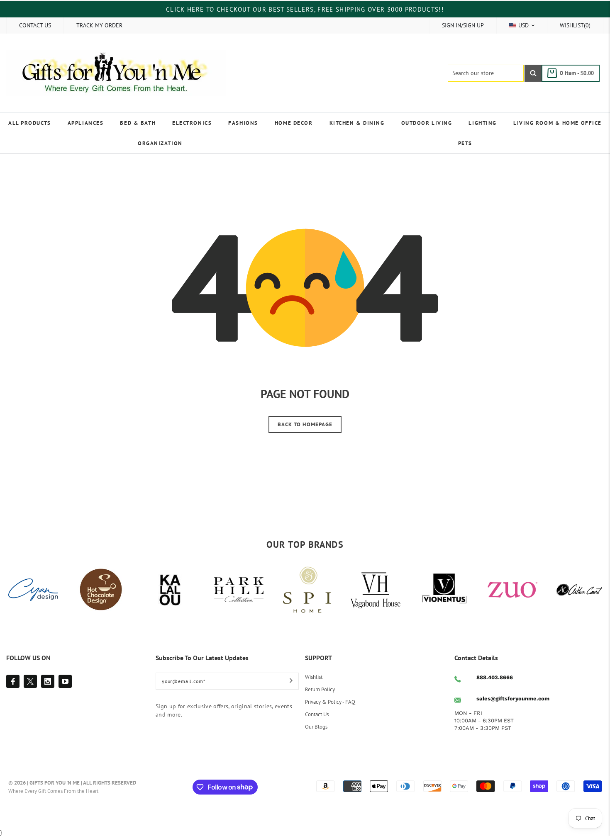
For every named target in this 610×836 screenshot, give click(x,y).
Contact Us (317, 714)
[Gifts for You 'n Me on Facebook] (13, 681)
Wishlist (313, 676)
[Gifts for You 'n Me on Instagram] (47, 681)
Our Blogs (316, 726)
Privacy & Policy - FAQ (330, 701)
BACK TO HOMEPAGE (305, 424)
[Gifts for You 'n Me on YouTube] (65, 681)
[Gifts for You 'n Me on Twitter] (30, 681)
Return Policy (320, 689)
